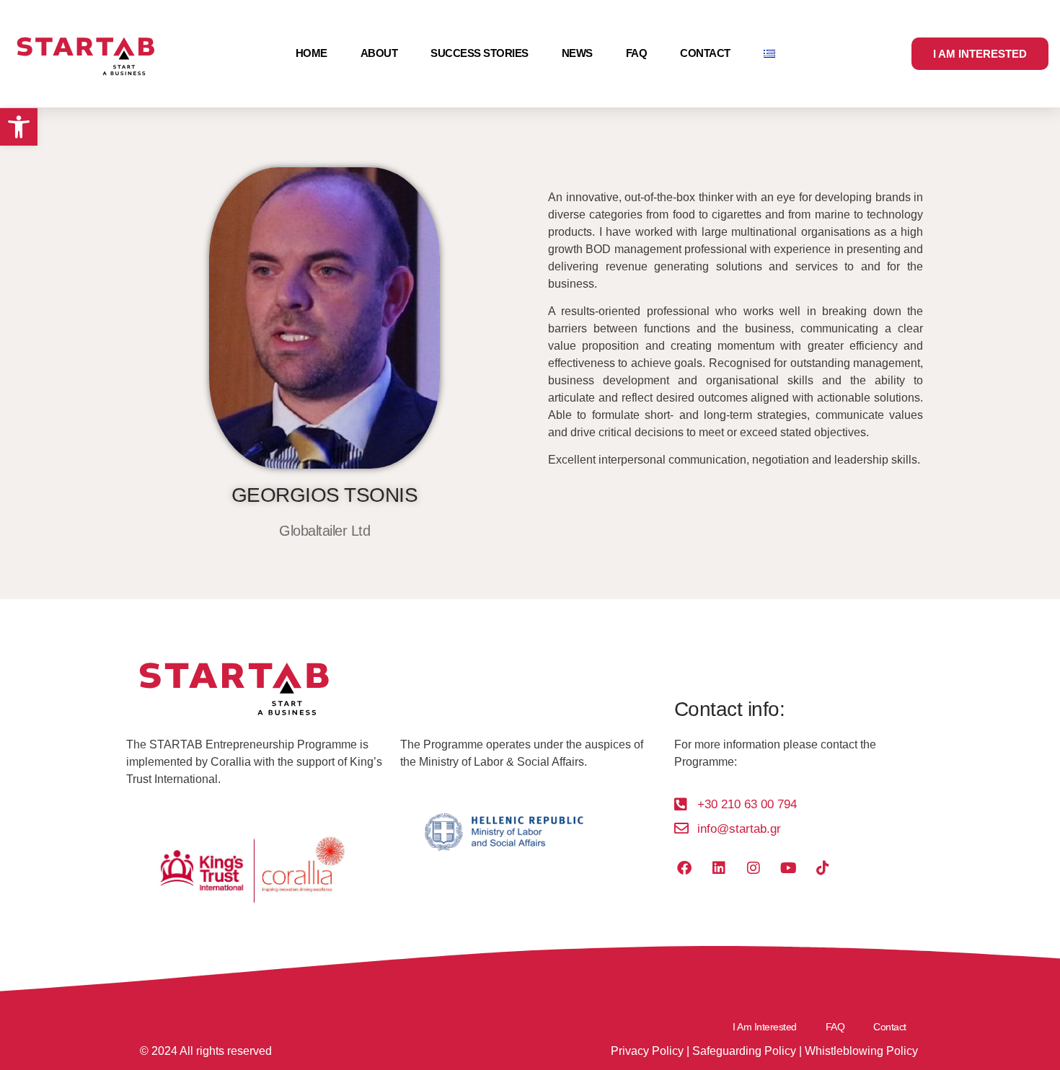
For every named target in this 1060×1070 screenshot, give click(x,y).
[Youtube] (788, 868)
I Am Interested (765, 1027)
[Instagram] (753, 868)
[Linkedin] (719, 868)
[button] (18, 127)
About (379, 53)
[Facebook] (684, 868)
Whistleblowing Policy (861, 1051)
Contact (705, 53)
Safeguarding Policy (744, 1051)
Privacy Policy (647, 1051)
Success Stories (479, 53)
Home (311, 53)
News (577, 53)
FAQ (637, 53)
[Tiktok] (823, 868)
